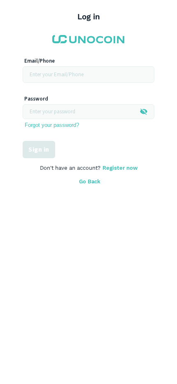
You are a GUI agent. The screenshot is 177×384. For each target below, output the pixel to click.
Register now (119, 168)
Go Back (89, 181)
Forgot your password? (52, 125)
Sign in (38, 149)
